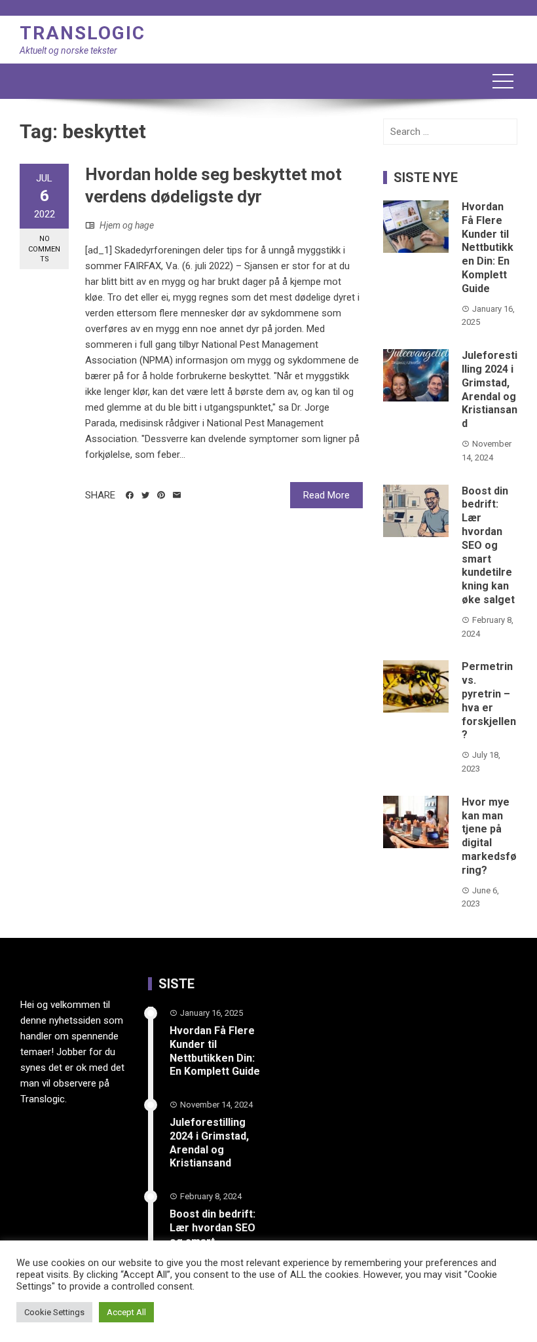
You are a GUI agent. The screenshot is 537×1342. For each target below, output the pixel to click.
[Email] (177, 495)
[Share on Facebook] (130, 495)
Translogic (82, 33)
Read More (326, 495)
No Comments (44, 248)
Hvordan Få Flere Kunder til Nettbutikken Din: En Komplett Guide (487, 247)
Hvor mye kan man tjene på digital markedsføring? (489, 836)
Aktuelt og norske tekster (68, 50)
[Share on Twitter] (145, 495)
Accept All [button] (126, 1312)
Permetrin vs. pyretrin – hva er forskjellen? (489, 700)
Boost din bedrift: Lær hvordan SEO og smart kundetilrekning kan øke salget (488, 545)
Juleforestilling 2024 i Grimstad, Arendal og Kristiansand (489, 389)
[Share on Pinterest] (161, 495)
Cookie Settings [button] (54, 1312)
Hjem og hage (127, 225)
